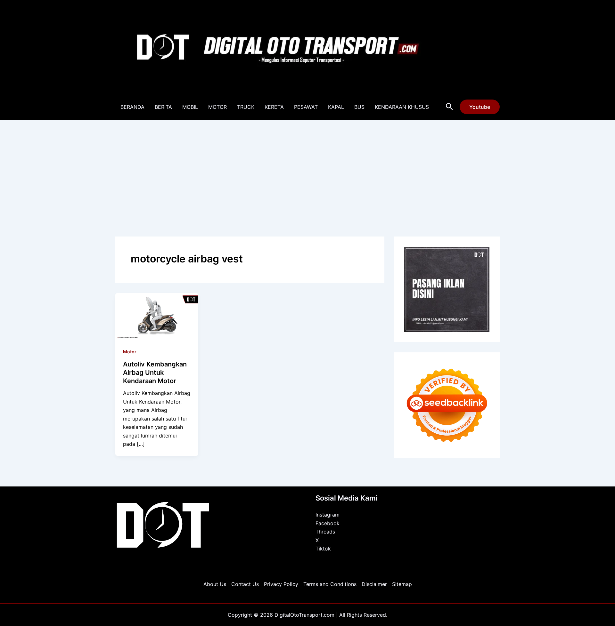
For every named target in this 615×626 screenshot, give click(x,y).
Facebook (328, 523)
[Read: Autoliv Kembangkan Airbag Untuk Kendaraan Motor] (156, 316)
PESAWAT (306, 107)
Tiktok (323, 548)
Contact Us (245, 584)
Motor (129, 351)
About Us (214, 584)
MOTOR (217, 107)
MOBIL (190, 107)
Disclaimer (374, 584)
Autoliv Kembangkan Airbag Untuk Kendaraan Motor (155, 372)
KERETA (274, 107)
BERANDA (132, 107)
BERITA (163, 107)
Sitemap (402, 584)
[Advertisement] (307, 168)
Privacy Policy (281, 584)
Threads (325, 531)
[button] (450, 106)
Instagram (328, 514)
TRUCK (245, 107)
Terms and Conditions (330, 584)
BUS (359, 107)
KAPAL (336, 107)
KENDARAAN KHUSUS (402, 107)
